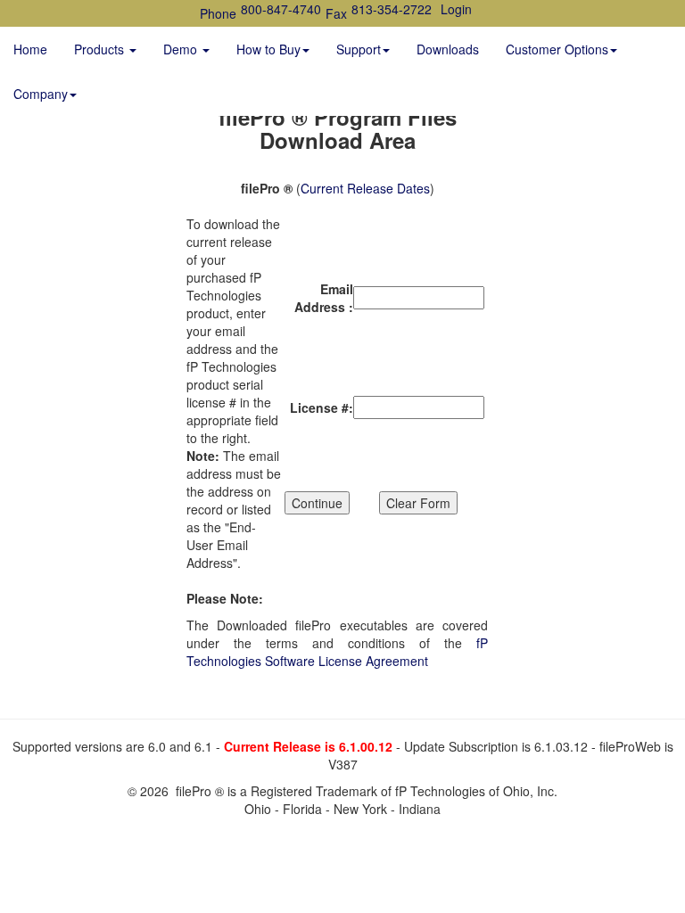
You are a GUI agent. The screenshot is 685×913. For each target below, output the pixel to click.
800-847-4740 (281, 9)
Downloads (448, 49)
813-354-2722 (391, 9)
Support (358, 49)
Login (456, 9)
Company (40, 94)
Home (30, 49)
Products (101, 49)
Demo (182, 49)
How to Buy (268, 49)
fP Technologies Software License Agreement (337, 652)
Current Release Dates (365, 188)
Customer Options (557, 49)
